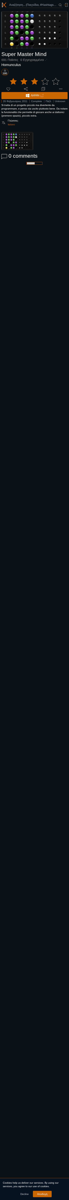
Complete (36, 101)
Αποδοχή (42, 1194)
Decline (24, 1194)
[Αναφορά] (60, 89)
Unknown (60, 101)
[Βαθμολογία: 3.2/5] (34, 81)
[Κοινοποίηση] (26, 89)
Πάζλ (48, 101)
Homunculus (11, 65)
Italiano (11, 124)
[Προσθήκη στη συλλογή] (43, 89)
